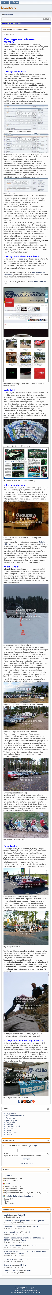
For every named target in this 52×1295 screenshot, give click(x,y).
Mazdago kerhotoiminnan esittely (15, 29)
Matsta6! (21, 1215)
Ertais (28, 1271)
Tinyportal (18, 1288)
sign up (36, 1145)
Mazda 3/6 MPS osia (11, 1271)
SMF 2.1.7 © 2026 (20, 1290)
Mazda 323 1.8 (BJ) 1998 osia (14, 1226)
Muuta (8, 1130)
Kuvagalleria (10, 1134)
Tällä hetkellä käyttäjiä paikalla (19, 1196)
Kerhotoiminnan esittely (15, 1116)
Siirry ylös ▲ (33, 1288)
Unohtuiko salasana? (26, 1164)
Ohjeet (25, 1288)
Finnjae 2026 (8, 1259)
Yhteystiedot (10, 1122)
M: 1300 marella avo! (12, 1232)
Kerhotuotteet (11, 1132)
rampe (35, 1226)
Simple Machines (32, 1290)
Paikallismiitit (10, 1118)
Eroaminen (8, 1265)
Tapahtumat (10, 1124)
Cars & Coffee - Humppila (13, 1246)
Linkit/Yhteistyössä (13, 1126)
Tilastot (6, 1169)
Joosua (41, 1221)
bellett (29, 1232)
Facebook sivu (22, 259)
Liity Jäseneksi (11, 1114)
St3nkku (33, 1246)
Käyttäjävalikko (8, 1140)
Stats (8, 1183)
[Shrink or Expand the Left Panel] (44, 19)
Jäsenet (9, 1175)
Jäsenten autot (11, 1120)
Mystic (23, 1240)
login (29, 1145)
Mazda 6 (7, 1215)
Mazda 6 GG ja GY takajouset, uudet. (17, 1221)
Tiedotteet (10, 1128)
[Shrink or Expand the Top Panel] (48, 19)
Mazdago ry (8, 7)
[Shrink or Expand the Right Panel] (46, 19)
